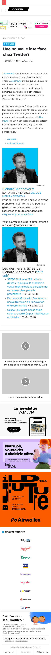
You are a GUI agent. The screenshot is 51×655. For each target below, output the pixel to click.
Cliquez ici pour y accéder (17, 214)
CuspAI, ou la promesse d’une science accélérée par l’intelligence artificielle (27, 313)
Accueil (8, 38)
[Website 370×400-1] (25, 526)
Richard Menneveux (18, 189)
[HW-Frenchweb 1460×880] (25, 468)
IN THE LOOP (19, 38)
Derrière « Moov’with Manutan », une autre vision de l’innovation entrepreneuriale (26, 302)
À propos (11, 139)
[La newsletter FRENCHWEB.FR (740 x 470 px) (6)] (25, 435)
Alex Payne (16, 81)
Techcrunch (8, 73)
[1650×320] (25, 25)
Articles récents (15, 143)
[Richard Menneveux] (20, 182)
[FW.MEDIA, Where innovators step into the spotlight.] (18, 10)
